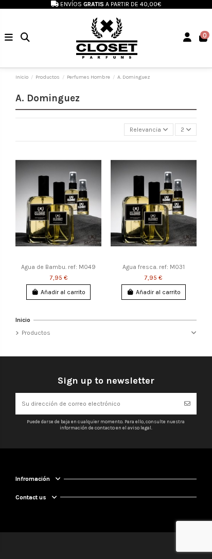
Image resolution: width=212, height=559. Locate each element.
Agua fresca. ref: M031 (153, 267)
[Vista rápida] (93, 195)
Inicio (22, 319)
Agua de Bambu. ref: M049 (58, 267)
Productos (36, 332)
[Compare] (93, 178)
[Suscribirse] (187, 403)
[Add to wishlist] (93, 161)
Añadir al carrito (63, 292)
